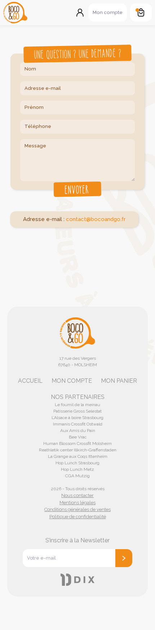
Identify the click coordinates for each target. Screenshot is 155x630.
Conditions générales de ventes (77, 509)
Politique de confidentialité (77, 516)
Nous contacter (77, 495)
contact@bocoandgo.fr (95, 219)
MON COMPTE (72, 380)
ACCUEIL (30, 380)
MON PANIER (119, 380)
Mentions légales (77, 502)
